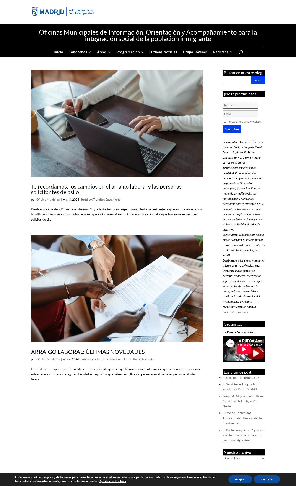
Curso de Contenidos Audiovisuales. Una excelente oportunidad (242, 418)
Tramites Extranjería (106, 199)
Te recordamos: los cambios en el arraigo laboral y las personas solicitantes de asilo (106, 189)
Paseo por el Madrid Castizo (241, 377)
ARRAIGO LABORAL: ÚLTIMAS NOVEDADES (88, 351)
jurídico (86, 199)
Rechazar (266, 479)
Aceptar (240, 479)
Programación (128, 52)
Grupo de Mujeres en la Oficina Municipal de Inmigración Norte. (243, 401)
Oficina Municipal (48, 199)
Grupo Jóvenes (195, 52)
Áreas (102, 52)
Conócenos (78, 52)
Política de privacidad (235, 312)
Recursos (221, 52)
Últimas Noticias (163, 52)
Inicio (58, 52)
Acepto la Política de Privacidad (244, 121)
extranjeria (88, 359)
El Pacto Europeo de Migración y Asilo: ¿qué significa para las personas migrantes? (243, 435)
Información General (111, 359)
